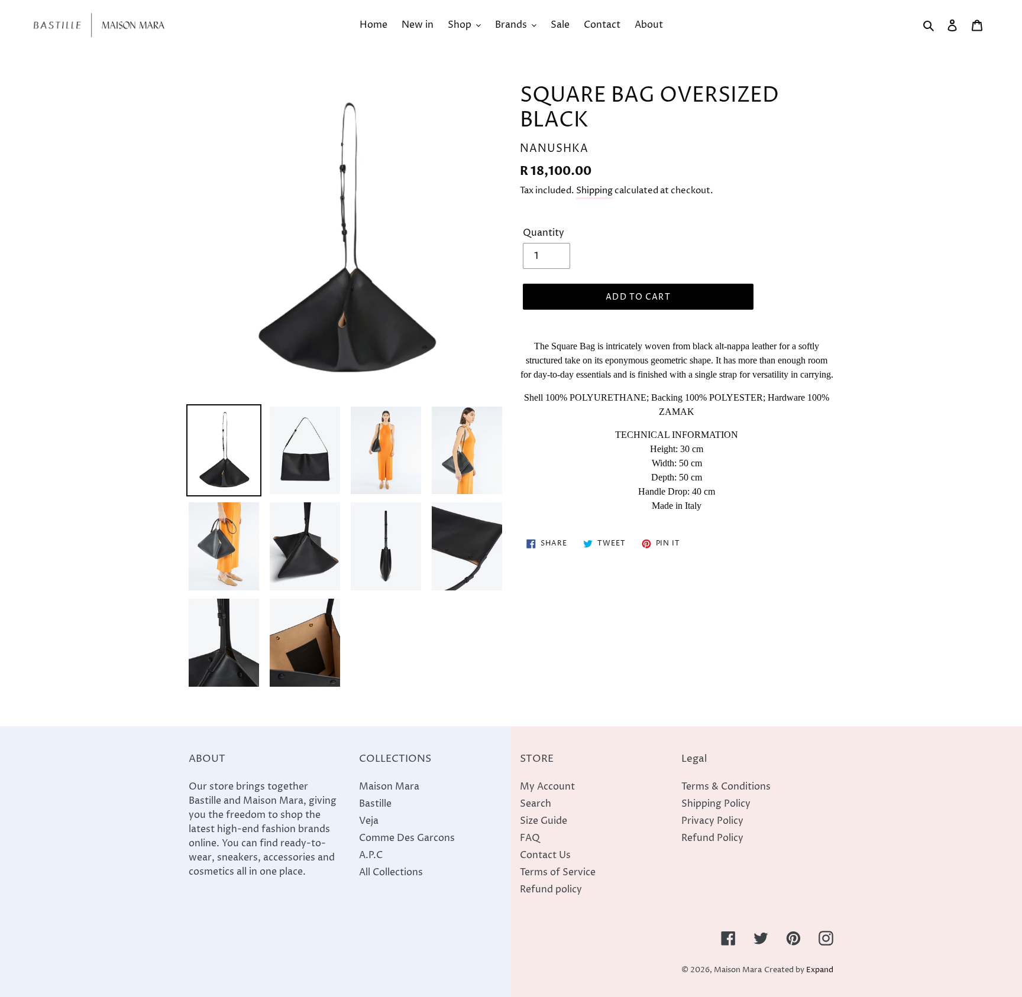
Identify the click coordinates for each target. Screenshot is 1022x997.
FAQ (530, 838)
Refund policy (551, 889)
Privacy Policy (712, 820)
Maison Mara (389, 786)
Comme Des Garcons (407, 838)
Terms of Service (558, 872)
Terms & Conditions (726, 786)
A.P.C (371, 855)
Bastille (375, 803)
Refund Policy (712, 838)
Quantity (543, 232)
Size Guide (543, 820)
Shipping (594, 190)
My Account (547, 786)
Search (535, 803)
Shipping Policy (716, 803)
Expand (819, 970)
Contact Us (545, 855)
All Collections (391, 872)
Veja (369, 820)
